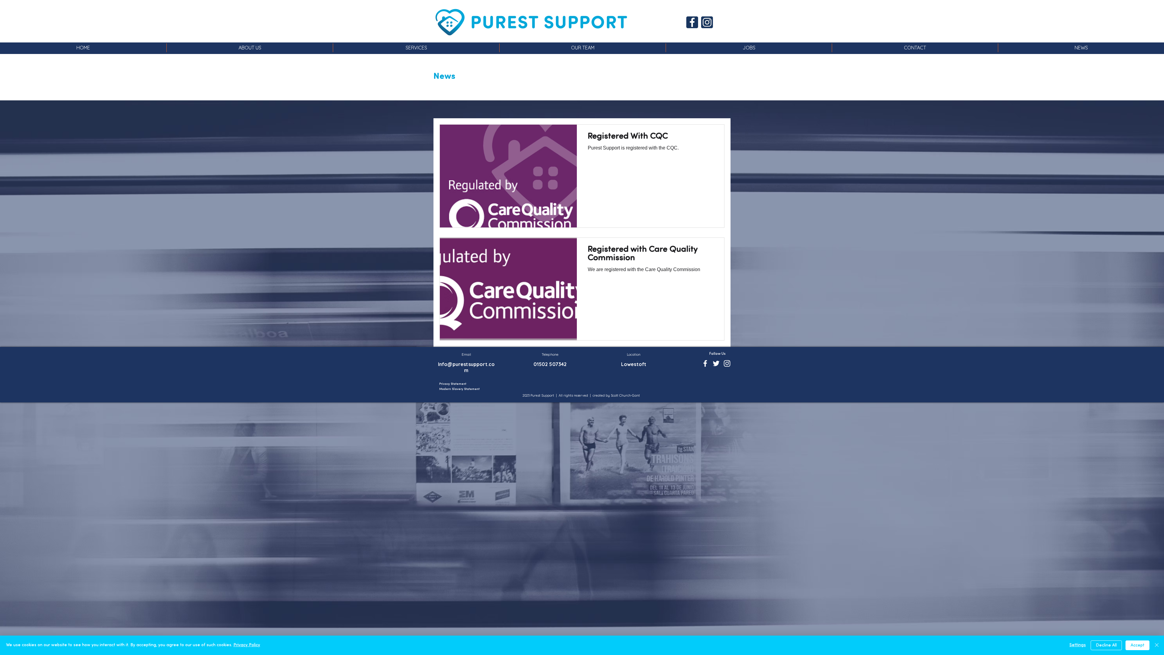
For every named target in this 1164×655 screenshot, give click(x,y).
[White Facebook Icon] (705, 363)
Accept (1137, 645)
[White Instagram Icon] (727, 363)
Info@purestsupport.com (466, 367)
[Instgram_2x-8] (707, 22)
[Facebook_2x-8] (692, 22)
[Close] (1156, 645)
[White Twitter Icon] (716, 363)
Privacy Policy (246, 645)
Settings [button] (1077, 645)
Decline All (1106, 645)
